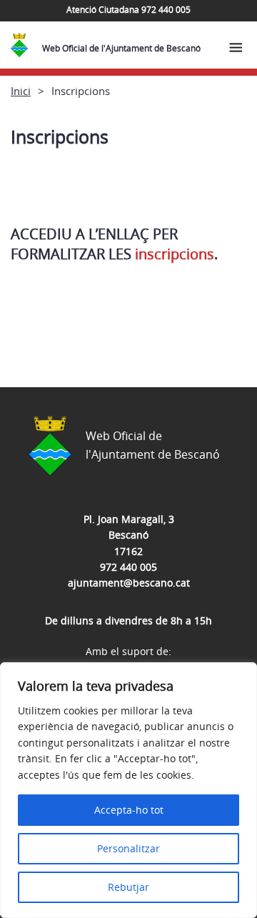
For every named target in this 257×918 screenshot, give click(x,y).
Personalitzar (128, 848)
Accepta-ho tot (128, 810)
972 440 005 (128, 567)
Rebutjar (128, 887)
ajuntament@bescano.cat (129, 582)
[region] (128, 790)
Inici (21, 91)
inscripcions (174, 254)
